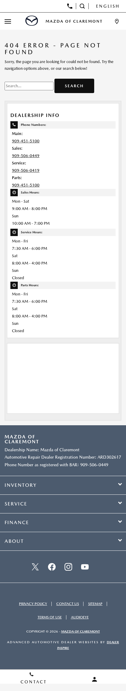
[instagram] (68, 566)
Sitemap (95, 604)
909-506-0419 (25, 170)
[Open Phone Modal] (70, 6)
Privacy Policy (33, 604)
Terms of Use (50, 617)
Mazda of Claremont (80, 631)
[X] (35, 566)
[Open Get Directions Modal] (116, 21)
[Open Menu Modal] (8, 21)
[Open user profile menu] (94, 679)
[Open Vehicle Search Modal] (82, 6)
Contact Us (67, 604)
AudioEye (80, 617)
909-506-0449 (25, 155)
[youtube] (84, 566)
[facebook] (51, 566)
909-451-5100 (25, 141)
